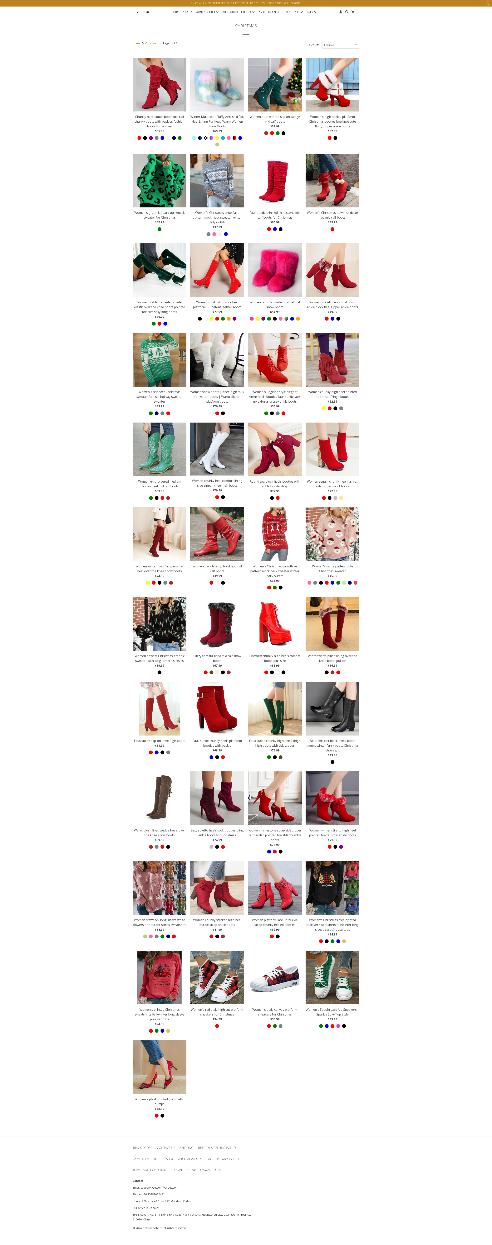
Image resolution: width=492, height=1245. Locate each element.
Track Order (142, 1148)
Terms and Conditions (150, 1170)
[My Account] (341, 12)
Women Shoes (206, 12)
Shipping (187, 1148)
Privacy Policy (228, 1159)
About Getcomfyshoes (184, 1159)
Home (176, 12)
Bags (310, 12)
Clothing (292, 12)
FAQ (209, 1159)
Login (177, 1170)
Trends (246, 12)
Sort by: (314, 44)
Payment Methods (147, 1159)
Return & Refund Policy (217, 1148)
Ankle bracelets (271, 12)
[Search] (347, 12)
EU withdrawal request (206, 1170)
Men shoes (230, 12)
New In (188, 12)
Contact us (166, 1148)
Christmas (152, 43)
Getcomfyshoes (144, 12)
